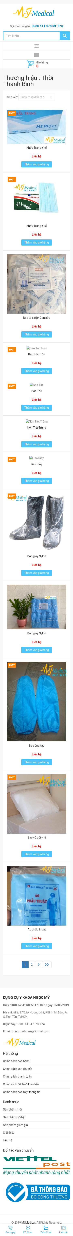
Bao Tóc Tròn (36, 354)
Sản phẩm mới (12, 1109)
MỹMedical (28, 1222)
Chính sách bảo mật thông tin (21, 1092)
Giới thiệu (9, 1132)
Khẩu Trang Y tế (37, 147)
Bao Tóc (36, 391)
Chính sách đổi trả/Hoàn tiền (21, 1084)
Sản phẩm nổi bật (14, 1117)
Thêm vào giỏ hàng (36, 164)
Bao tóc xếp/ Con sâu (36, 317)
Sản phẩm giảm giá (15, 1125)
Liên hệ (7, 1140)
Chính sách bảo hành (16, 1061)
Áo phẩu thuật (37, 929)
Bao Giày (36, 464)
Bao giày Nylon (36, 556)
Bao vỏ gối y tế (37, 837)
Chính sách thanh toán (17, 1076)
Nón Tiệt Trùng (36, 427)
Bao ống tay (36, 745)
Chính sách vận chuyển (17, 1068)
